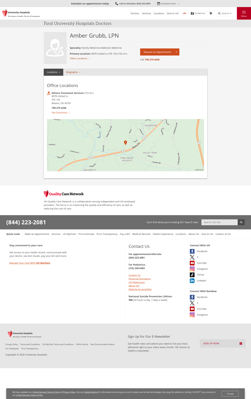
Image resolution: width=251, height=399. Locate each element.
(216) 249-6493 (137, 268)
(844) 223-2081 (26, 222)
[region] (125, 145)
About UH (134, 285)
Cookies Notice (90, 392)
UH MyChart (200, 13)
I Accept (230, 393)
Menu (244, 16)
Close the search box (235, 13)
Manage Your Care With (29, 263)
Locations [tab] (52, 72)
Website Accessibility (140, 289)
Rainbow (184, 13)
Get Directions (59, 112)
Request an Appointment (157, 52)
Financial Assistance (140, 278)
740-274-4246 (152, 59)
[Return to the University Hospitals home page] (21, 13)
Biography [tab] (72, 72)
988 (131, 299)
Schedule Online (168, 3)
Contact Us (135, 275)
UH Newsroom (137, 282)
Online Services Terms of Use (45, 392)
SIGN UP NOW (211, 343)
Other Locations (78, 58)
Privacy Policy (69, 392)
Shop (210, 13)
